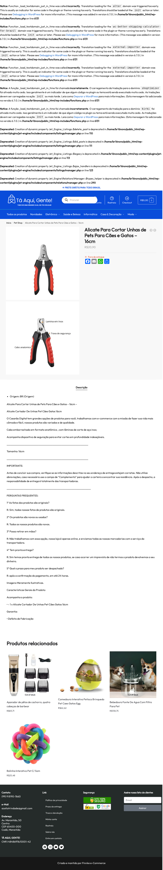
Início (8, 222)
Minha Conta (95, 202)
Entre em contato (54, 838)
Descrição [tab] (81, 387)
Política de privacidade (56, 800)
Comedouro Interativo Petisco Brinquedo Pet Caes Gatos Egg (81, 701)
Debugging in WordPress (26, 14)
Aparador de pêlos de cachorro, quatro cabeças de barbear (28, 704)
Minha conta (51, 819)
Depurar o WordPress (86, 96)
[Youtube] (55, 847)
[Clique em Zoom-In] (42, 263)
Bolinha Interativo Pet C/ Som (23, 770)
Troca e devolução (54, 813)
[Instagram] (50, 847)
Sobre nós (50, 832)
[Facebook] (44, 847)
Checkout (127, 202)
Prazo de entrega (54, 806)
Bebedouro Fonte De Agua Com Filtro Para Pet (131, 704)
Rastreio (112, 202)
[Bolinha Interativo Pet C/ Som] (30, 743)
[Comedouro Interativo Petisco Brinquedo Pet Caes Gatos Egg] (151, 230)
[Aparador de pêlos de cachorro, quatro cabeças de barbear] (154, 230)
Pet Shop (18, 222)
